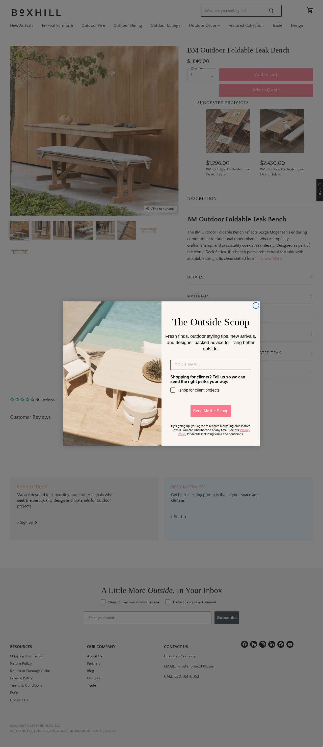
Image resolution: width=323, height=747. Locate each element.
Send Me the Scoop (210, 411)
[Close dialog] (256, 305)
